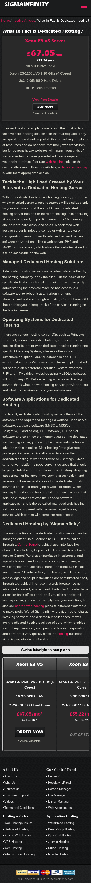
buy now (45, 107)
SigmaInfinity (26, 4)
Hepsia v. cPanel (59, 782)
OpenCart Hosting (60, 835)
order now (29, 731)
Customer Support (16, 795)
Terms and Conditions (19, 808)
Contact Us (12, 789)
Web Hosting (13, 848)
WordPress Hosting (61, 823)
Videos (9, 801)
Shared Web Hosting (18, 835)
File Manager (57, 795)
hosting (62, 634)
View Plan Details (45, 99)
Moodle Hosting (58, 854)
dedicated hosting (74, 167)
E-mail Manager (58, 801)
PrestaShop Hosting (61, 829)
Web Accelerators (60, 808)
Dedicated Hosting (16, 829)
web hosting (55, 161)
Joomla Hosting (58, 841)
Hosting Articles (23, 20)
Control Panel (28, 544)
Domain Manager (59, 789)
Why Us (9, 782)
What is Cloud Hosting (19, 854)
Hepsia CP (55, 776)
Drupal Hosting (58, 848)
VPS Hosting (13, 841)
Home (5, 20)
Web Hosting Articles (18, 823)
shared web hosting (29, 606)
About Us (10, 776)
